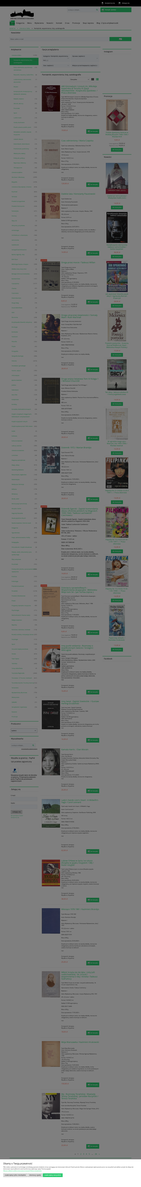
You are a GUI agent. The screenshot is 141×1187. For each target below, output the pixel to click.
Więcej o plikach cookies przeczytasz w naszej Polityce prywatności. (22, 1171)
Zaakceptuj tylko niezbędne (15, 1175)
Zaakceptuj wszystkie (52, 1175)
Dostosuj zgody (35, 1175)
